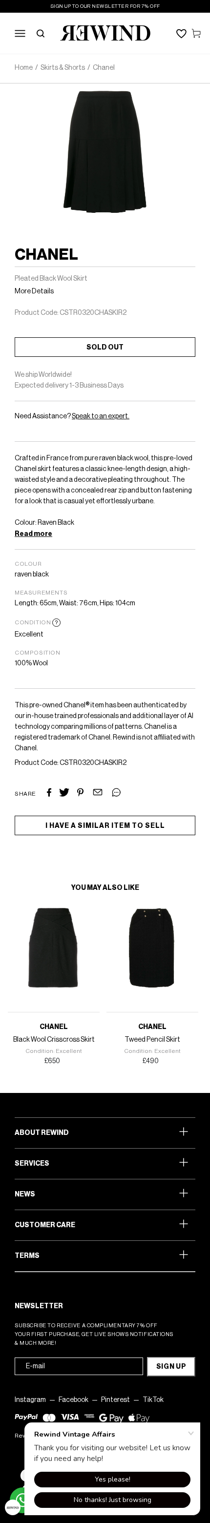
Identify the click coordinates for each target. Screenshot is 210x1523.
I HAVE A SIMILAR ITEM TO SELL (105, 826)
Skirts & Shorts (63, 67)
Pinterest (115, 1400)
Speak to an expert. (100, 416)
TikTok (153, 1400)
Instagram (30, 1400)
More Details (34, 291)
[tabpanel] (51, 987)
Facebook (73, 1400)
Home (24, 67)
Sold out (105, 347)
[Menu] (20, 33)
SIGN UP (171, 1366)
